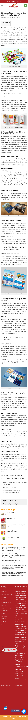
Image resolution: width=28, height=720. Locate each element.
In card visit (4, 611)
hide (8, 22)
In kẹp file (3, 605)
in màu (22, 634)
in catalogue (22, 622)
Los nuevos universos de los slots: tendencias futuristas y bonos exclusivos (13, 561)
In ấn (16, 618)
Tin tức (3, 10)
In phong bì (4, 616)
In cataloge (4, 600)
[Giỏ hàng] (25, 5)
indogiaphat (16, 17)
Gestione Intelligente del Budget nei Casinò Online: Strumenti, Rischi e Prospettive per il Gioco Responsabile (14, 549)
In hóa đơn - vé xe (6, 608)
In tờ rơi (3, 613)
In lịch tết (3, 621)
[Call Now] (3, 650)
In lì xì (2, 624)
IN (15, 653)
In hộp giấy (4, 591)
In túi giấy (3, 597)
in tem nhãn (18, 641)
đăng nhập (11, 504)
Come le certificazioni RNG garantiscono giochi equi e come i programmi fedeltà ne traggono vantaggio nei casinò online (13, 555)
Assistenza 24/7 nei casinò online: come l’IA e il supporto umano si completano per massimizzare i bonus (14, 567)
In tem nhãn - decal (6, 602)
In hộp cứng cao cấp (6, 594)
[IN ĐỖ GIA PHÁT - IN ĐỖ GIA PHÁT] (13, 5)
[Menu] (2, 5)
